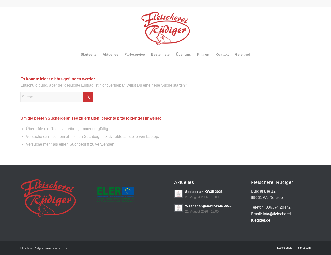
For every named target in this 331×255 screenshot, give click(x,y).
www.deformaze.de (56, 248)
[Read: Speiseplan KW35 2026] (178, 193)
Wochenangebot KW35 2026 (208, 206)
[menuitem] (89, 54)
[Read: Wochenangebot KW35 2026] (178, 208)
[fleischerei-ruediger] (165, 27)
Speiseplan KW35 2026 (204, 192)
